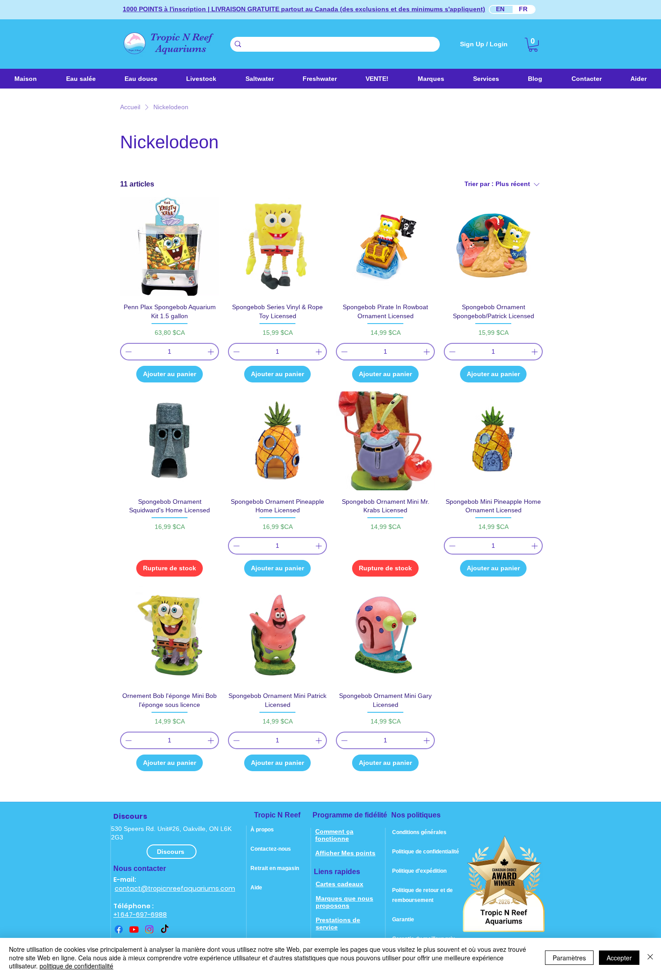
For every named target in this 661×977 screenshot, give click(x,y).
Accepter (619, 957)
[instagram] (149, 929)
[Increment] (211, 352)
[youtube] (134, 929)
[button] (259, 79)
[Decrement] (127, 352)
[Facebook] (118, 929)
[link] (533, 45)
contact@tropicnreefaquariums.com (175, 888)
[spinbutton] (169, 352)
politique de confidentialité (76, 965)
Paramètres (569, 957)
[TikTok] (164, 929)
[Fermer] (650, 957)
